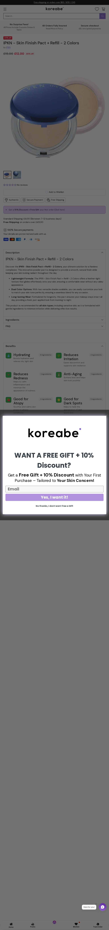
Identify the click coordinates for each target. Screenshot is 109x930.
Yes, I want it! (54, 497)
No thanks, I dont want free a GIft (54, 506)
